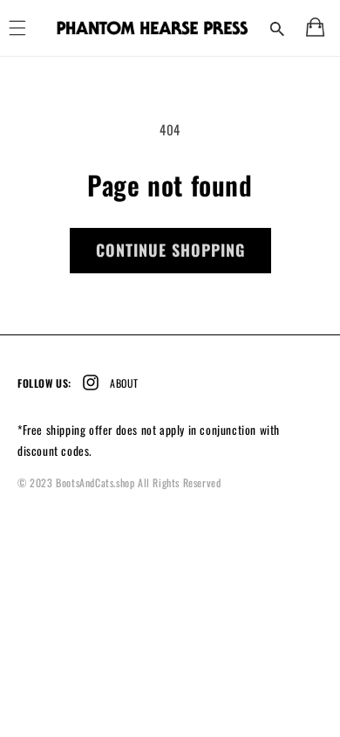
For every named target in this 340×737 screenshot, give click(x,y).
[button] (277, 28)
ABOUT (124, 382)
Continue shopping (170, 249)
